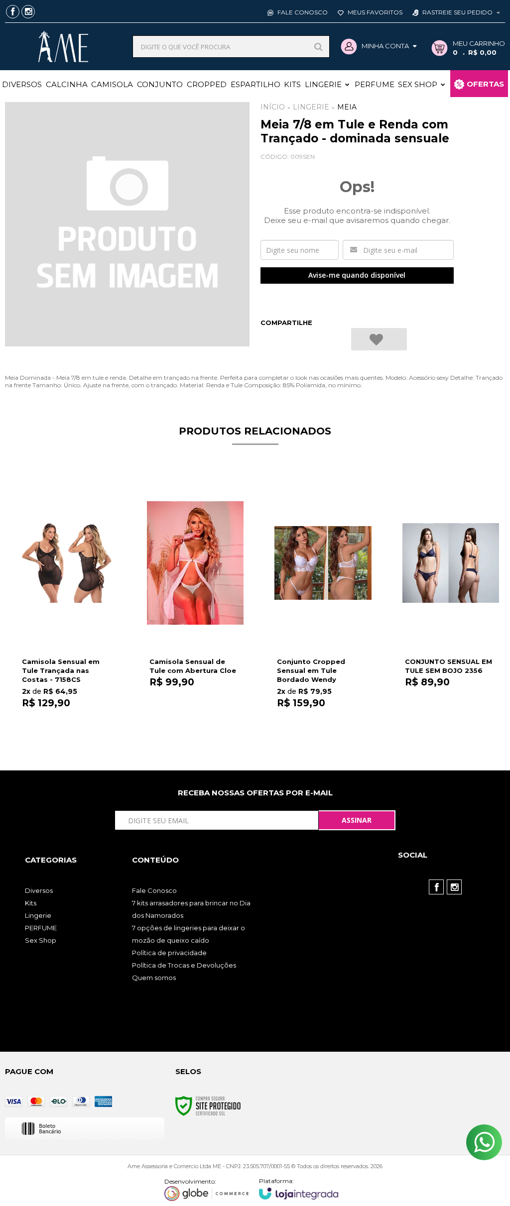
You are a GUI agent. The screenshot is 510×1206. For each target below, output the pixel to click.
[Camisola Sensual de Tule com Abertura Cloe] (195, 604)
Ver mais (67, 720)
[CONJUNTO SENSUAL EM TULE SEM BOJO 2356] (450, 604)
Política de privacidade (169, 953)
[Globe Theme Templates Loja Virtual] (206, 1190)
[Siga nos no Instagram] (28, 12)
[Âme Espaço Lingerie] (63, 46)
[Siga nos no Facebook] (12, 12)
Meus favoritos (374, 12)
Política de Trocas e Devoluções (184, 965)
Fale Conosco (302, 12)
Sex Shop (40, 940)
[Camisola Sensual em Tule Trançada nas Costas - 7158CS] (67, 604)
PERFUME (41, 928)
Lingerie (311, 107)
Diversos (39, 890)
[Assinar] (357, 820)
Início (272, 107)
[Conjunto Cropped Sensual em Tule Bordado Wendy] (322, 604)
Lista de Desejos (379, 339)
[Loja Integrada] (299, 1188)
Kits (30, 903)
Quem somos (154, 978)
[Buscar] (318, 46)
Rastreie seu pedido (457, 12)
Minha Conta (385, 46)
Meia (347, 107)
